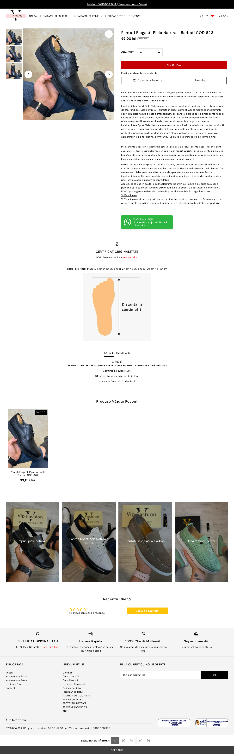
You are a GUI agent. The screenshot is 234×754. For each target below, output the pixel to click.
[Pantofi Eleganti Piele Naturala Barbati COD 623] (28, 438)
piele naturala (129, 203)
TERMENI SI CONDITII (75, 707)
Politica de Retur (72, 688)
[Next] (109, 74)
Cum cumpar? (71, 676)
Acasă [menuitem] (33, 16)
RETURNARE (123, 352)
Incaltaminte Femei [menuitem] (87, 16)
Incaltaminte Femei (16, 680)
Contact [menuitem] (134, 16)
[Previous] (28, 74)
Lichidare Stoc (14, 684)
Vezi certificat (131, 257)
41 (123, 740)
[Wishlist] (212, 15)
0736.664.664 (14, 728)
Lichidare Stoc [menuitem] (115, 16)
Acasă (9, 672)
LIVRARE (109, 352)
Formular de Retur (73, 691)
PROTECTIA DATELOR (75, 703)
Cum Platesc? (70, 680)
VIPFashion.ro (129, 195)
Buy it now (174, 65)
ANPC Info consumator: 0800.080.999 (87, 728)
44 (148, 740)
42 (131, 740)
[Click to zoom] (109, 34)
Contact (10, 688)
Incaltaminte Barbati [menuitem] (54, 16)
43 (140, 740)
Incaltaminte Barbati (17, 676)
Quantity (127, 52)
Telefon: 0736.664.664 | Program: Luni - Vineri (117, 4)
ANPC (66, 711)
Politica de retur (72, 699)
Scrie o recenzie (147, 611)
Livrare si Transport (74, 684)
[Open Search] (201, 16)
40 (114, 740)
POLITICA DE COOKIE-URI (77, 695)
